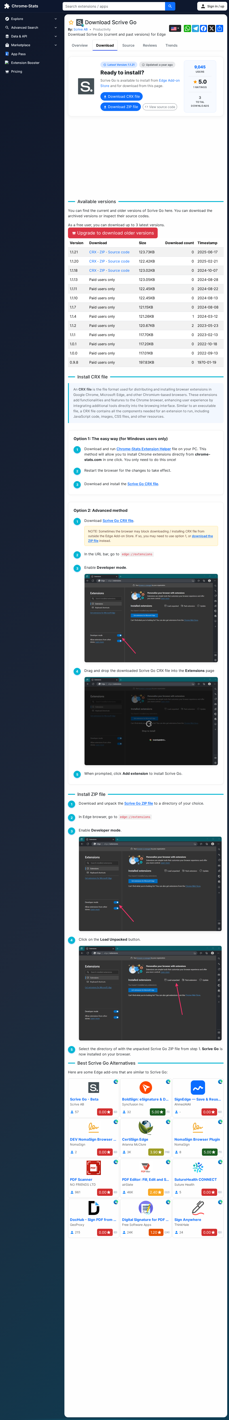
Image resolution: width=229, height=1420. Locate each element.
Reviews (150, 45)
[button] (212, 6)
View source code (162, 107)
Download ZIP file (122, 106)
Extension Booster (25, 63)
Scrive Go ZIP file (138, 803)
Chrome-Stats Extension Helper (144, 449)
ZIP (102, 252)
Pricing (16, 71)
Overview (80, 45)
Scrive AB (81, 29)
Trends (171, 45)
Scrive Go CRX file (142, 484)
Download (105, 45)
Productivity (102, 29)
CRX (92, 252)
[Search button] (170, 6)
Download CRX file (123, 96)
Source (128, 45)
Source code (118, 252)
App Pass (18, 54)
